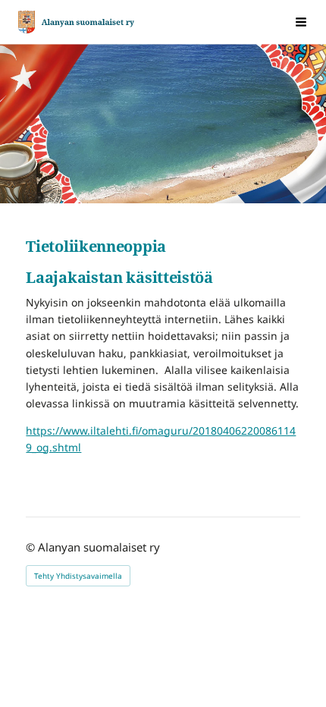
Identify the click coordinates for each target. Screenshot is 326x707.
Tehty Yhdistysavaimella (78, 575)
